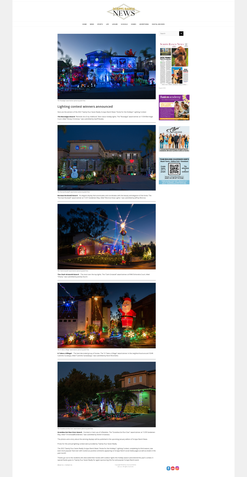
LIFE (107, 24)
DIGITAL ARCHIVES (158, 24)
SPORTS (100, 24)
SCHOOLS (124, 24)
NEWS (92, 24)
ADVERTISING (144, 24)
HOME (84, 24)
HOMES (133, 24)
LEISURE (115, 24)
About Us (60, 465)
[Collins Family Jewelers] (174, 139)
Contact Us (68, 465)
